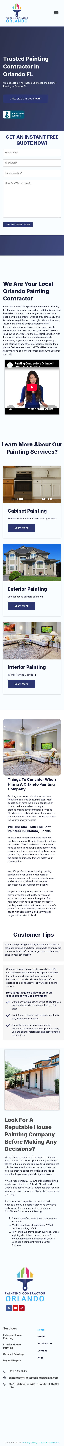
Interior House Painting (12, 1346)
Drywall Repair (12, 1360)
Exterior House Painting (12, 1337)
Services (42, 1343)
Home (40, 1329)
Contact (42, 1350)
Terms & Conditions (48, 1442)
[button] (56, 13)
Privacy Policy (29, 1442)
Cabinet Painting (13, 1354)
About (41, 1336)
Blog (40, 1357)
